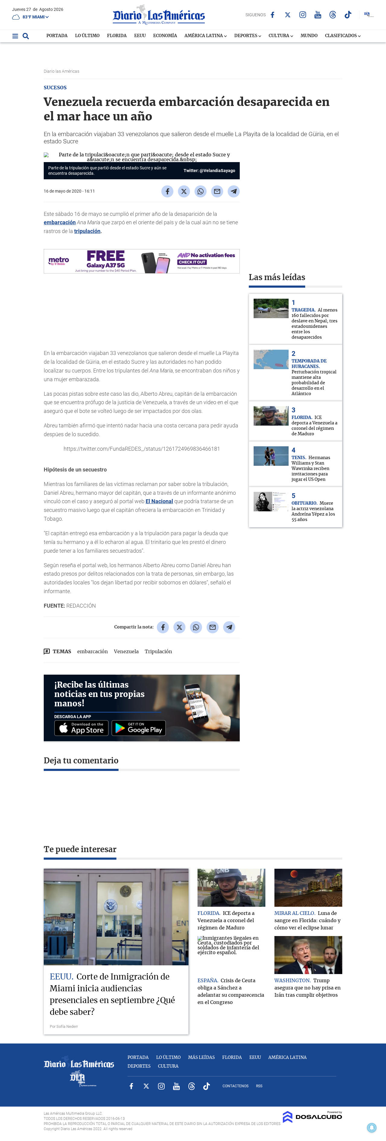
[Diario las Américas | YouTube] (317, 14)
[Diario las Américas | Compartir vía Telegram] (234, 191)
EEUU (140, 36)
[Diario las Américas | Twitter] (287, 15)
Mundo (309, 36)
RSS (259, 1086)
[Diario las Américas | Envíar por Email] (217, 191)
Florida (117, 36)
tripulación (87, 231)
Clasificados (341, 36)
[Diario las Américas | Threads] (333, 14)
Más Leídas (201, 1058)
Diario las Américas (62, 71)
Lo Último (87, 36)
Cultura (279, 36)
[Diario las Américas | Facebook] (272, 15)
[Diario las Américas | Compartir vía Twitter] (184, 191)
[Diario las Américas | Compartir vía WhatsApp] (201, 191)
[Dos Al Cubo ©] (312, 1121)
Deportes (246, 36)
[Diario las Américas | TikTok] (348, 14)
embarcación (60, 222)
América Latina (204, 36)
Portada (57, 36)
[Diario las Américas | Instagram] (302, 14)
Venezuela (126, 651)
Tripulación (158, 651)
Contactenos (235, 1086)
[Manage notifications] (372, 1128)
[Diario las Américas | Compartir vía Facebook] (167, 191)
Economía (165, 36)
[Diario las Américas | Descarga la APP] (83, 728)
